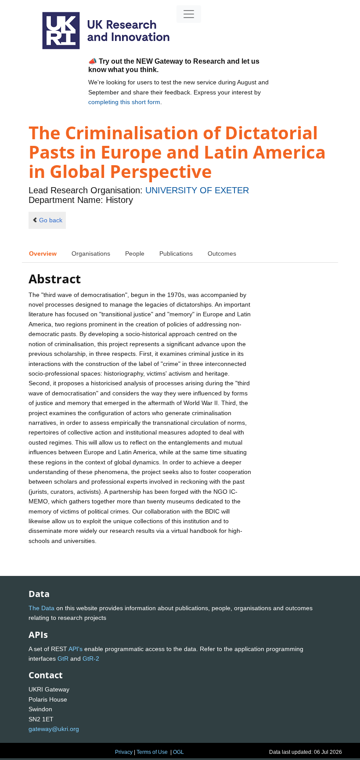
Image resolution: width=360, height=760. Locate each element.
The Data (41, 608)
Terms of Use (152, 752)
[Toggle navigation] (188, 14)
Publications (176, 253)
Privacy (124, 752)
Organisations (91, 253)
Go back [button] (50, 220)
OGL (178, 752)
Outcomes (222, 253)
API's (75, 648)
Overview (43, 253)
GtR (63, 658)
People (134, 253)
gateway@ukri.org (54, 728)
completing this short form (124, 101)
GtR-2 (91, 658)
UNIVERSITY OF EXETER (197, 190)
